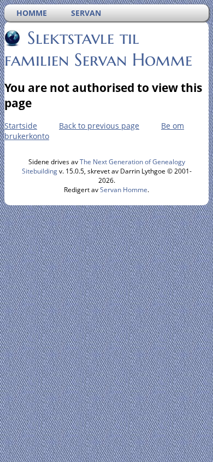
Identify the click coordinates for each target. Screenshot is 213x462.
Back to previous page (99, 125)
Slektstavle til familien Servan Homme (98, 49)
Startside (20, 125)
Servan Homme (123, 189)
